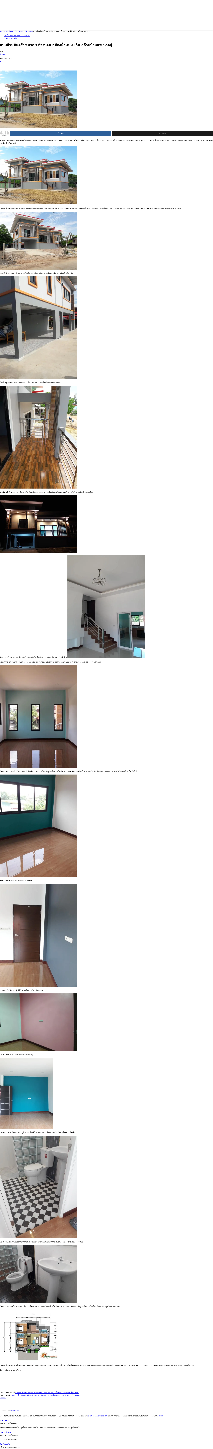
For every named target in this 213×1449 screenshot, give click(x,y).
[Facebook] (3, 64)
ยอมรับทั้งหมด (5, 1432)
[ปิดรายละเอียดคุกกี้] (1, 1448)
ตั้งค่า (161, 1416)
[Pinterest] (19, 64)
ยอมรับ (7, 1420)
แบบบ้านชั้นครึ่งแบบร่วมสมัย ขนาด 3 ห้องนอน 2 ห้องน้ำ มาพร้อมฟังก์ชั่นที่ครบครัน (47, 1393)
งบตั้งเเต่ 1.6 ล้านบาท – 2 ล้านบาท (20, 31)
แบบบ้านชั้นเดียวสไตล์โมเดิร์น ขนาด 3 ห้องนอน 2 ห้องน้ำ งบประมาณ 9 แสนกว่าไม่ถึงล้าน (45, 1395)
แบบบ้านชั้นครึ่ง (10, 38)
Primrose (3, 54)
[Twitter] (11, 64)
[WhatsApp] (27, 64)
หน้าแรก (3, 31)
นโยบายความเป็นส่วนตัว (97, 1416)
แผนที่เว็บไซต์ (15, 1410)
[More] (35, 64)
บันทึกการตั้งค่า (6, 1444)
